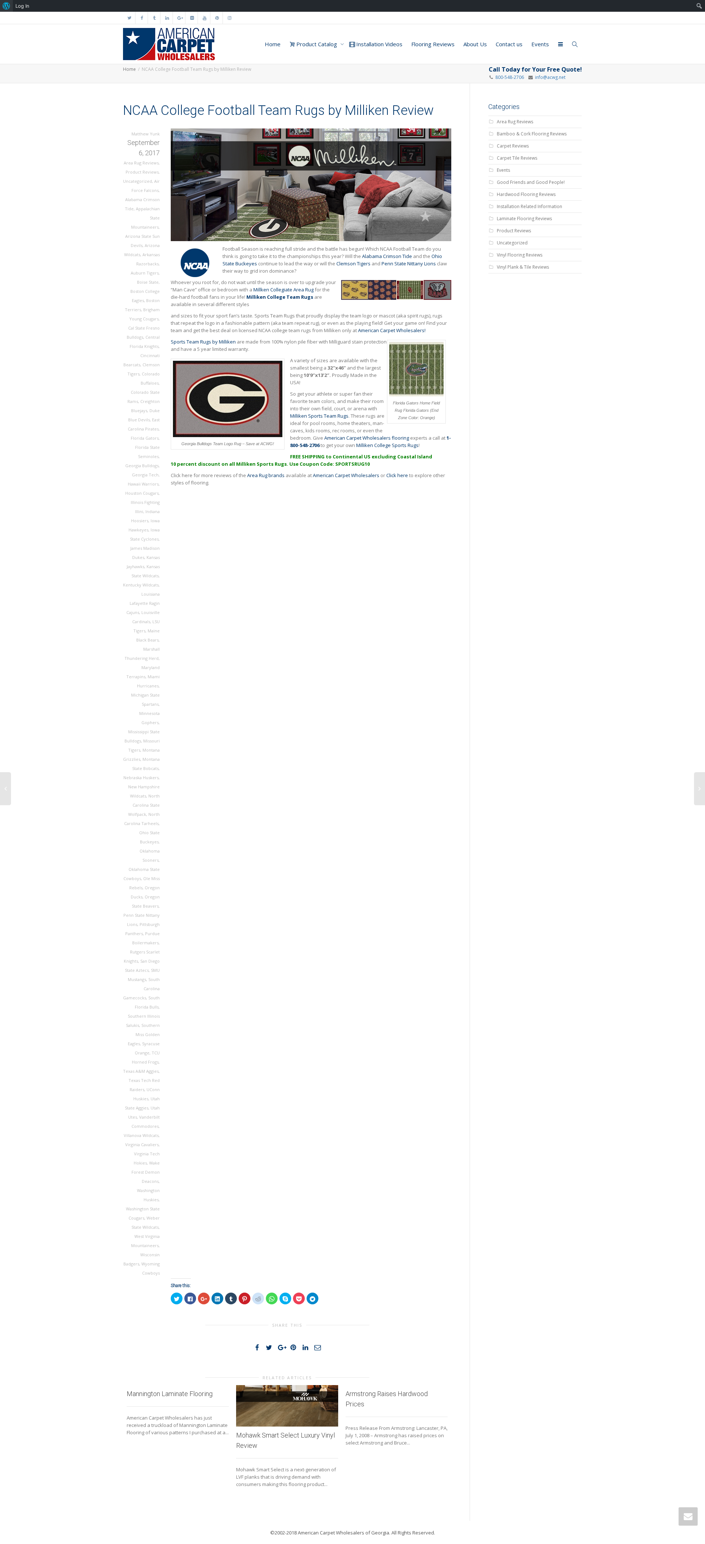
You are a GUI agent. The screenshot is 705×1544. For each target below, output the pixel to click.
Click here (397, 475)
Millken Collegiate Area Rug (283, 289)
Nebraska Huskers (141, 777)
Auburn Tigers (145, 273)
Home (273, 44)
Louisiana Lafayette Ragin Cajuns (143, 603)
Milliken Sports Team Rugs (319, 416)
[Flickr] (192, 18)
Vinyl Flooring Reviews (519, 255)
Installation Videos (378, 44)
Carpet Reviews (513, 146)
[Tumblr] (154, 18)
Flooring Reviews (433, 44)
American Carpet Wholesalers (346, 475)
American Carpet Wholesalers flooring (366, 438)
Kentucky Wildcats (141, 585)
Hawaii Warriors (143, 484)
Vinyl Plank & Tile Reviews (523, 267)
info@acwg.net (549, 77)
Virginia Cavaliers (142, 1144)
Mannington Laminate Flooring (170, 1394)
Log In (22, 6)
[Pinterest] (217, 18)
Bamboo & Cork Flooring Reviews (532, 134)
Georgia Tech (145, 474)
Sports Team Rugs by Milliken (203, 341)
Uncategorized (137, 181)
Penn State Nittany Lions (409, 263)
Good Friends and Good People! (531, 182)
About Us (475, 44)
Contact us (509, 44)
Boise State (148, 282)
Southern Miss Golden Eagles (144, 1034)
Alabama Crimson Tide (387, 256)
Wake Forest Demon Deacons (145, 1172)
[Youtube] (204, 18)
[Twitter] (129, 18)
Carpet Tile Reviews (517, 158)
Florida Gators (145, 438)
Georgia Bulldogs (142, 465)
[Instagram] (229, 18)
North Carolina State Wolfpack (144, 805)
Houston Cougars (142, 493)
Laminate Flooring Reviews (524, 218)
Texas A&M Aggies (141, 1071)
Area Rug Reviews (141, 163)
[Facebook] (142, 18)
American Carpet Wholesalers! (392, 330)
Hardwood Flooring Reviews (526, 194)
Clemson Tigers (354, 263)
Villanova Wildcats (141, 1135)
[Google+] (179, 18)
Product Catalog (317, 44)
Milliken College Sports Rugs (387, 445)
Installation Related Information (529, 206)
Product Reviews (142, 172)
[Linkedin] (167, 18)
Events (540, 44)
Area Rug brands (266, 475)
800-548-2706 (509, 77)
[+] (287, 1405)
